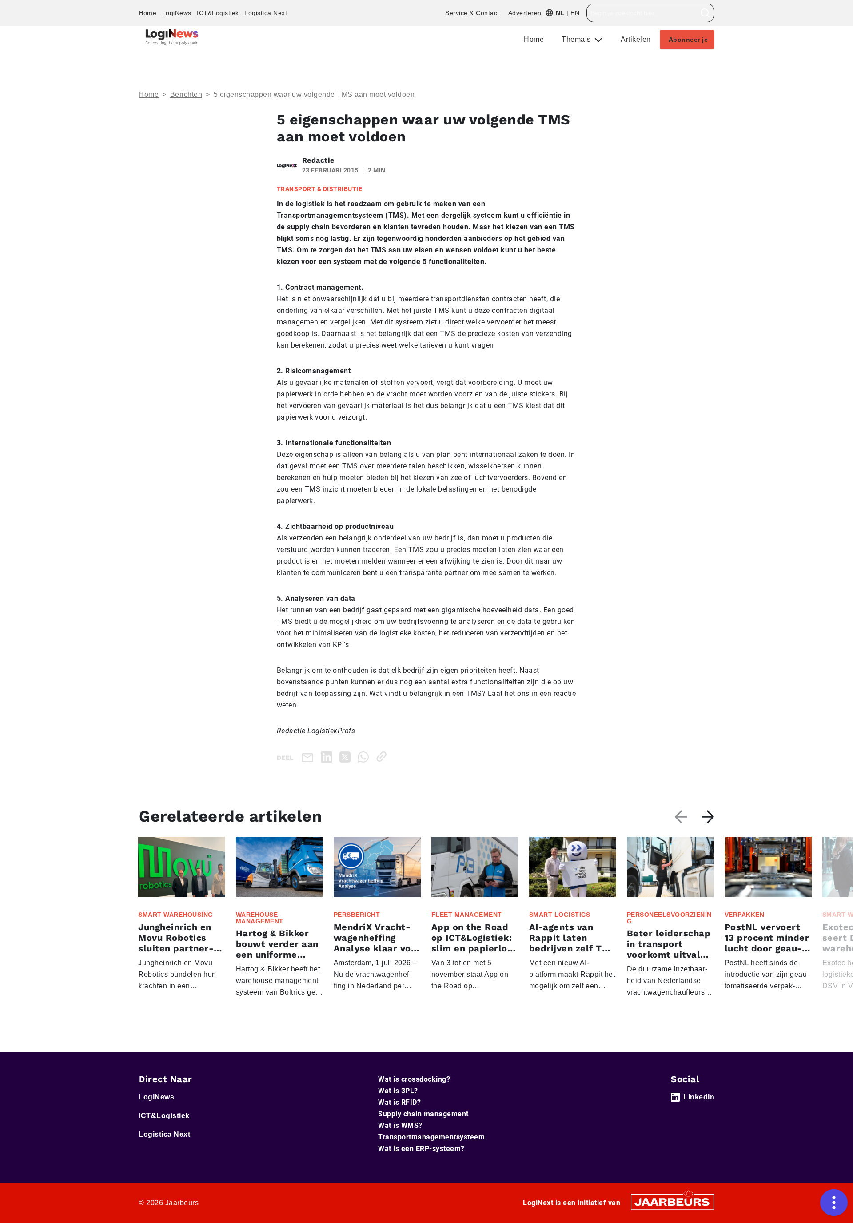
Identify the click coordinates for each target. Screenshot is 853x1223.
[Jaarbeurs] (672, 1201)
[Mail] (309, 757)
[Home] (172, 37)
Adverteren (525, 12)
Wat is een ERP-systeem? (421, 1148)
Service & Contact (472, 12)
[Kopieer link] (383, 756)
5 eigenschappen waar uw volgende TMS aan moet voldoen (314, 94)
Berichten (186, 94)
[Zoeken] (705, 13)
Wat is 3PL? (398, 1091)
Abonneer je (688, 39)
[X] (346, 756)
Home (147, 12)
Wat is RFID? (399, 1102)
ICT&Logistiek (218, 12)
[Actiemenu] (834, 1202)
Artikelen (636, 39)
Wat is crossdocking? (414, 1079)
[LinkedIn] (328, 756)
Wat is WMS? (400, 1125)
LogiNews (176, 12)
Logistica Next (265, 12)
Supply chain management (423, 1114)
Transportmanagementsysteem (431, 1137)
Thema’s (577, 39)
